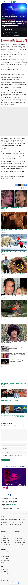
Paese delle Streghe (21, 540)
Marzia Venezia (9, 32)
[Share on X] (7, 29)
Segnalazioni (6, 576)
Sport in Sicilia (6, 551)
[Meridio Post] (14, 1)
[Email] (9, 29)
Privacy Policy (6, 569)
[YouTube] (5, 527)
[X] (3, 527)
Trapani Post (6, 536)
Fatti (4, 18)
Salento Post (6, 538)
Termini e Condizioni (7, 573)
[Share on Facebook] (5, 29)
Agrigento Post (6, 544)
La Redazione (6, 571)
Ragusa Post (20, 533)
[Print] (11, 29)
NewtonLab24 (20, 544)
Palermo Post (6, 533)
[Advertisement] (14, 121)
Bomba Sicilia (6, 556)
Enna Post (19, 538)
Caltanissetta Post (21, 536)
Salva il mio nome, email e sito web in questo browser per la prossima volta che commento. (14, 456)
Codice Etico (5, 580)
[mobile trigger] (2, 1)
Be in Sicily (5, 554)
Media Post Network (12, 504)
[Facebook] (1, 527)
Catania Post (6, 540)
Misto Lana (5, 558)
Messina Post (6, 542)
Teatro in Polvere (21, 542)
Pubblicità (5, 578)
